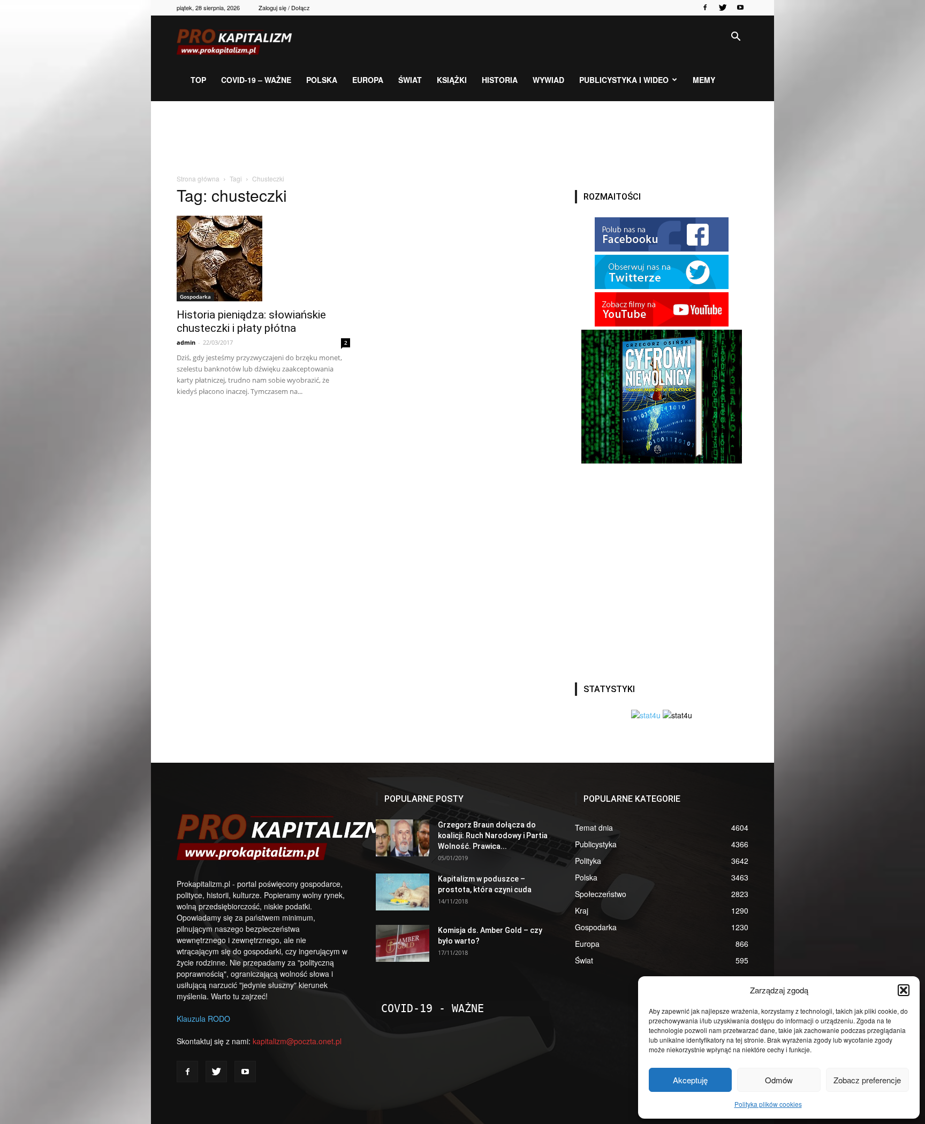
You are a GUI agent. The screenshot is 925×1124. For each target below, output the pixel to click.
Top (198, 79)
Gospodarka (195, 296)
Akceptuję (690, 1079)
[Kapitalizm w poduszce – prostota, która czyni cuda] (402, 892)
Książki (452, 79)
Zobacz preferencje (867, 1079)
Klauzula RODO (203, 1018)
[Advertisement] (462, 138)
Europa (367, 79)
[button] (903, 990)
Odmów (779, 1079)
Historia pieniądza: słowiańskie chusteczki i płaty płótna (251, 321)
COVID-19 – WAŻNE (256, 79)
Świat (410, 79)
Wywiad (548, 79)
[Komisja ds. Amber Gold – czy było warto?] (402, 943)
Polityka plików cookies (768, 1103)
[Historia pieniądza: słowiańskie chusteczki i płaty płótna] (263, 258)
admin (186, 342)
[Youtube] (740, 7)
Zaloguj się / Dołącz (284, 7)
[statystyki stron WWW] (646, 715)
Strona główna (198, 178)
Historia (500, 79)
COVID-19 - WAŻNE (432, 1008)
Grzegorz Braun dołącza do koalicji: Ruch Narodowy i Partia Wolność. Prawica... (493, 835)
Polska (321, 79)
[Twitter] (723, 7)
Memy (704, 79)
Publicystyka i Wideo (624, 79)
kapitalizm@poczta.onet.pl (297, 1041)
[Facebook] (705, 7)
